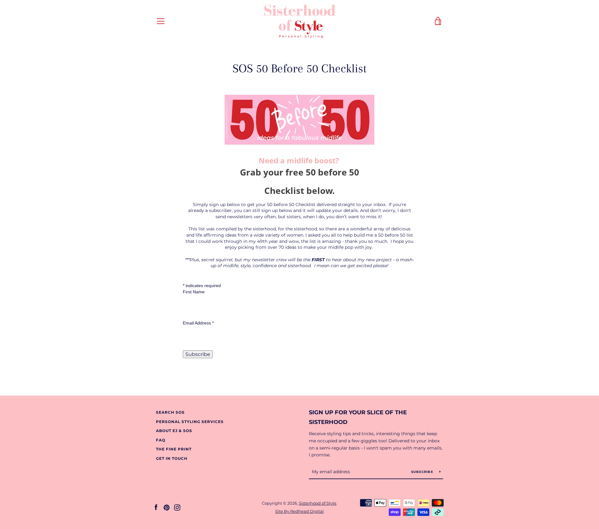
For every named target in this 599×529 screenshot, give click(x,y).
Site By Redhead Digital (299, 511)
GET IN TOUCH (171, 458)
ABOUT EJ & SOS (174, 430)
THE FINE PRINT (174, 449)
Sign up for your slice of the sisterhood (358, 417)
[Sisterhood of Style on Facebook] (156, 507)
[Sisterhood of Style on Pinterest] (166, 507)
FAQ (160, 440)
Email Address (198, 322)
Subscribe (423, 472)
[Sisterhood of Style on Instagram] (177, 507)
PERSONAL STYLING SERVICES (190, 421)
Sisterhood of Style (317, 503)
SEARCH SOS (170, 412)
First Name (194, 291)
